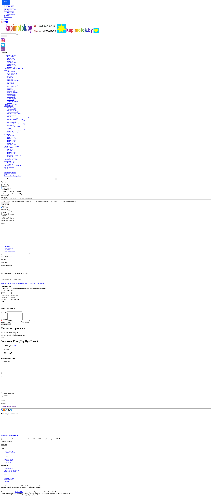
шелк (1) (9, 103)
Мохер (19, 191)
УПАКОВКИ (8, 134)
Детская (5, 198)
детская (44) (10, 107)
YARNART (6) (11, 158)
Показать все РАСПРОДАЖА (12, 159)
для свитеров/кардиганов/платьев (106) (18, 118)
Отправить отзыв (5, 324)
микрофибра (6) (11, 86)
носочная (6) (10, 125)
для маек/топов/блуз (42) (14, 113)
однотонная (14, 211)
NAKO (6, 174)
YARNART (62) (11, 62)
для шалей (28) (11, 122)
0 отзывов (3, 406)
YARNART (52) (11, 144)
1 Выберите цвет (5, 361)
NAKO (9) (10, 61)
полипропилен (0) (12, 92)
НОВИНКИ (7, 128)
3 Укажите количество (7, 397)
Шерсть (22, 194)
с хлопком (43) (11, 97)
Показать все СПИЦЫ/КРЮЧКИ (13, 165)
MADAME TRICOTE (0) (14, 155)
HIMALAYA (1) (11, 65)
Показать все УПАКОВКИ (11, 146)
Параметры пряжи (6, 335)
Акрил (4, 191)
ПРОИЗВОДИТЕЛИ (10, 55)
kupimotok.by (19, 492)
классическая (6, 217)
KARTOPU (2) (11, 152)
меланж (5, 211)
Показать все (4, 195)
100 (8, 207)
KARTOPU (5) (11, 67)
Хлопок (14, 194)
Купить (3, 403)
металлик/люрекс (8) (13, 85)
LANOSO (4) (11, 59)
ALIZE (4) (10, 149)
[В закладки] (1, 337)
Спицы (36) (10, 164)
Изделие (3, 332)
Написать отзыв (11, 406)
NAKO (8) (10, 143)
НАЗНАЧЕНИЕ (8, 106)
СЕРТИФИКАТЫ (9, 167)
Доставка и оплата (9, 5)
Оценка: (3, 322)
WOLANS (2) (11, 56)
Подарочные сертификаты (11, 470)
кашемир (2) (10, 82)
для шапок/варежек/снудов (68, 201)
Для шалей (54, 201)
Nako (9, 188)
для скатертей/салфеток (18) (15, 119)
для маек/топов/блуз (25, 198)
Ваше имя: (4, 312)
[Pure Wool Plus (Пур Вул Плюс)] (13, 243)
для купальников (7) (13, 112)
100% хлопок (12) (12, 73)
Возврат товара (8, 460)
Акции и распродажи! (10, 471)
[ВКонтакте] (2, 410)
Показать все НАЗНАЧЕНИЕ (12, 126)
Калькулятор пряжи (9, 251)
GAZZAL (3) (10, 150)
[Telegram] (6, 410)
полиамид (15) (11, 91)
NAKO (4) (10, 156)
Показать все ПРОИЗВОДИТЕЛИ (13, 68)
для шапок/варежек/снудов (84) (16, 123)
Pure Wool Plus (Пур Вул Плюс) (13, 176)
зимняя (5, 214)
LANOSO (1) (11, 153)
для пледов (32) (11, 116)
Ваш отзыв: (4, 319)
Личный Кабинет (9, 478)
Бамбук (12, 191)
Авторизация (11, 14)
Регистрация (10, 12)
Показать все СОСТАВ (10, 104)
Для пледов (6, 201)
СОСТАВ (6, 70)
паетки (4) (10, 89)
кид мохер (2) (11, 83)
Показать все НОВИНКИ (11, 132)
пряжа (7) (10, 131)
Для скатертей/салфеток (41, 201)
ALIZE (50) (10, 58)
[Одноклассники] (4, 410)
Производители (8, 468)
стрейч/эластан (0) (12, 101)
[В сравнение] (3, 337)
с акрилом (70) (11, 95)
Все (3, 188)
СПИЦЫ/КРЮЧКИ (9, 161)
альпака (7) (10, 76)
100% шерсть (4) (11, 74)
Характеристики (8, 248)
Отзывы (6, 168)
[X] (9, 410)
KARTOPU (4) (11, 140)
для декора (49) (11, 109)
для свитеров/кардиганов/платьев (22, 201)
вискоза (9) (10, 79)
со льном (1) (10, 100)
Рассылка (6, 481)
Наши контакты (8, 451)
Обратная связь (8, 459)
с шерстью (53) (11, 98)
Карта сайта (7, 462)
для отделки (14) (12, 115)
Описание (7, 246)
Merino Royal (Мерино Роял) (9, 435)
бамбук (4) (10, 77)
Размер (3, 334)
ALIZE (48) (10, 135)
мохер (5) (10, 88)
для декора (13, 198)
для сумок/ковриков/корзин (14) (16, 121)
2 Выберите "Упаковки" (7, 393)
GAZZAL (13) (11, 64)
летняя (12, 214)
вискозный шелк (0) (12, 80)
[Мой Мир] (11, 410)
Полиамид (5, 194)
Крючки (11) (10, 162)
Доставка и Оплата (9, 452)
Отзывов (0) (7, 249)
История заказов (8, 479)
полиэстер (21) (11, 94)
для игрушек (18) (12, 110)
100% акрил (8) (11, 71)
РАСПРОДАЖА (8, 147)
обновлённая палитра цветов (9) (16, 129)
